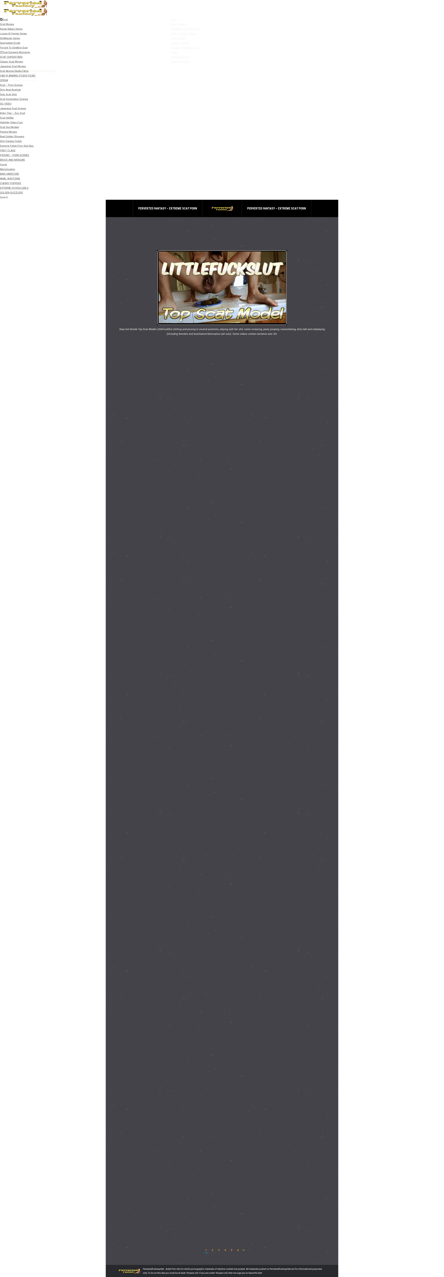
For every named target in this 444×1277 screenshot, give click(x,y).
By (148, 421)
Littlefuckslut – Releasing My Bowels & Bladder (156, 1041)
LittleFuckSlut (129, 421)
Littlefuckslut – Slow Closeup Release (149, 771)
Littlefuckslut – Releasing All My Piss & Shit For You (159, 1131)
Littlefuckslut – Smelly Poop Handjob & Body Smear (159, 684)
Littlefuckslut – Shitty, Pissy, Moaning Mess (153, 861)
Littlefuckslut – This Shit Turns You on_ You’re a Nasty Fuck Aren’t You (173, 594)
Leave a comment (183, 421)
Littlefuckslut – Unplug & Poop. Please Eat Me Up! (158, 504)
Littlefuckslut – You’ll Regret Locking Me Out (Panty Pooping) (166, 415)
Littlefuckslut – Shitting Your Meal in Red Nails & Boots (162, 951)
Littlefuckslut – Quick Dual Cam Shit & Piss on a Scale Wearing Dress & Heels (178, 1221)
